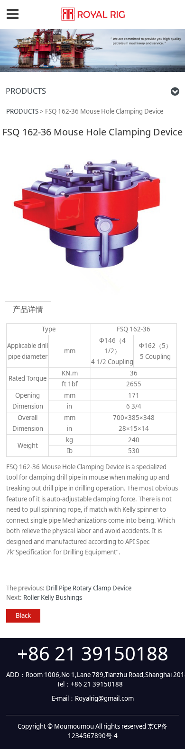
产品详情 (28, 309)
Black (23, 615)
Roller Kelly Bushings (52, 597)
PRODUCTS (22, 111)
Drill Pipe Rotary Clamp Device (88, 588)
